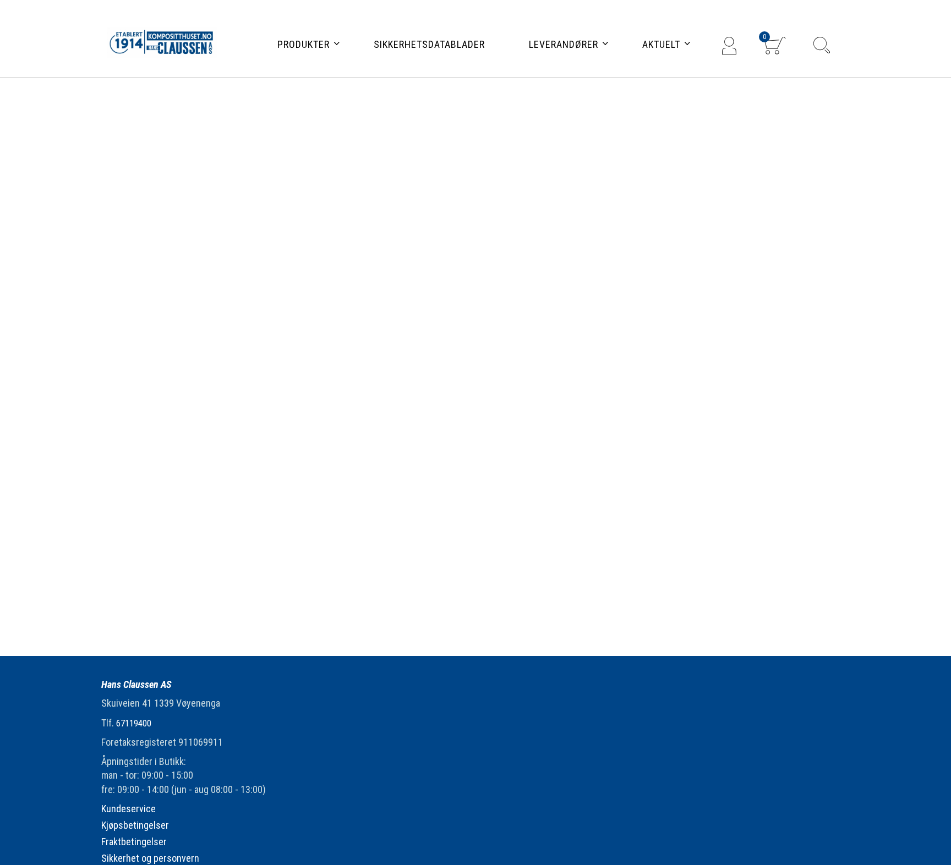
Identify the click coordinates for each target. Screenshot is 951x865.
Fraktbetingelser (134, 841)
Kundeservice (128, 808)
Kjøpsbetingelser (135, 825)
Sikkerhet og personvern (150, 858)
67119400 (133, 723)
